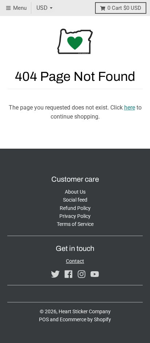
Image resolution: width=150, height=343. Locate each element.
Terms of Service (75, 224)
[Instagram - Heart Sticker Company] (81, 274)
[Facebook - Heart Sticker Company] (68, 274)
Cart (124, 8)
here (129, 107)
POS (44, 319)
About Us (75, 192)
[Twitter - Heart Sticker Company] (55, 274)
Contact (75, 261)
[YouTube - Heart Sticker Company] (94, 274)
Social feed (75, 200)
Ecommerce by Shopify (85, 319)
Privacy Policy (75, 216)
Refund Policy (75, 208)
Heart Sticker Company (85, 311)
